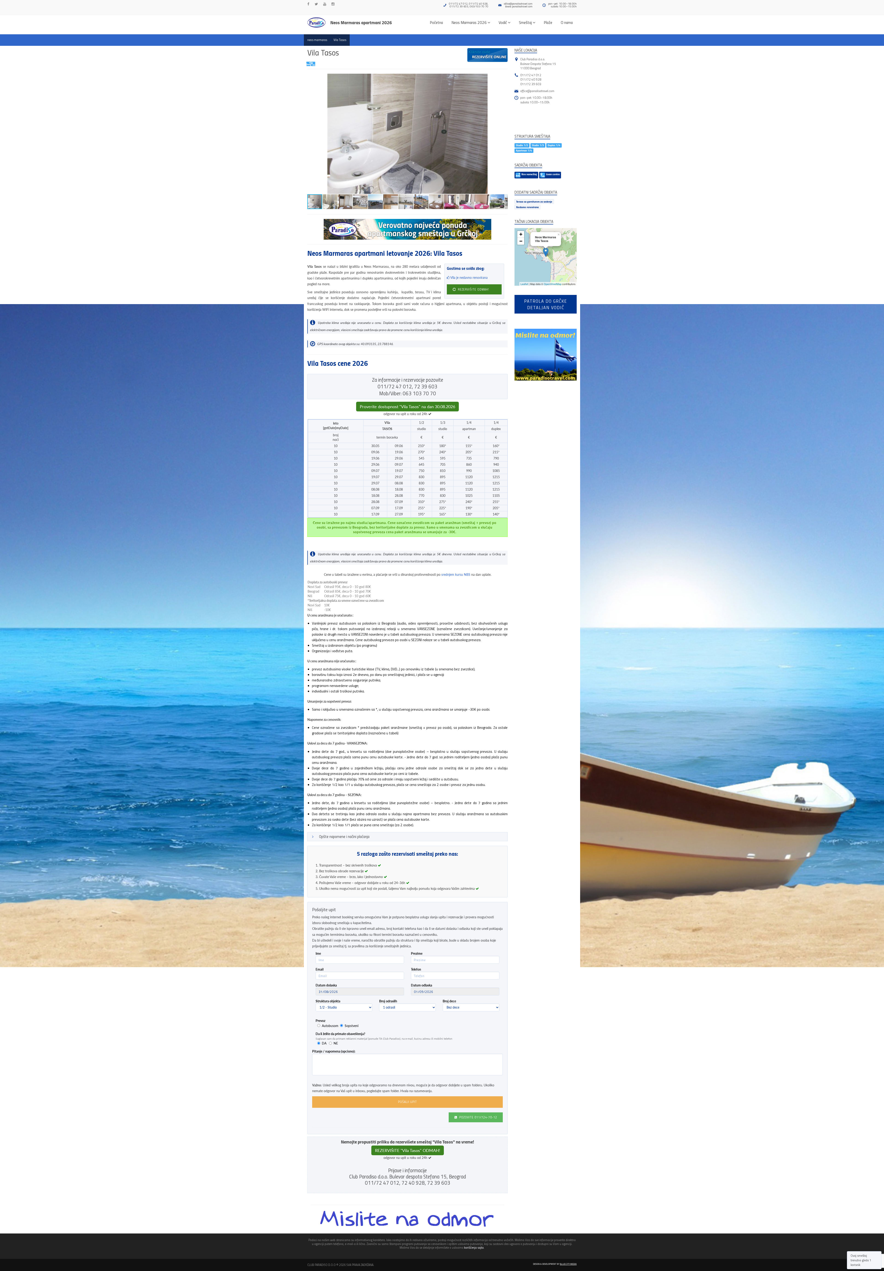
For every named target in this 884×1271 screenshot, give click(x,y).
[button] (503, 77)
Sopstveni (351, 1026)
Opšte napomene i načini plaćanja (344, 836)
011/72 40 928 (530, 79)
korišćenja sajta (474, 1247)
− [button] (520, 241)
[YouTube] (324, 4)
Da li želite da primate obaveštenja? (340, 1034)
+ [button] (520, 234)
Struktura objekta (328, 1001)
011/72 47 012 (530, 75)
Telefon (416, 969)
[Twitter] (316, 4)
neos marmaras (317, 40)
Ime (318, 953)
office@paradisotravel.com (518, 4)
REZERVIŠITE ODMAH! (473, 289)
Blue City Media (568, 1263)
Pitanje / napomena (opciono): (333, 1051)
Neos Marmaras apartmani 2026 (361, 22)
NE (336, 1043)
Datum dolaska (326, 985)
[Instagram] (333, 4)
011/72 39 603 (530, 84)
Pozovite (477, 1117)
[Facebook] (308, 4)
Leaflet (524, 284)
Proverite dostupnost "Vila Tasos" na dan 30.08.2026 (407, 406)
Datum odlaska (421, 985)
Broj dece (449, 1001)
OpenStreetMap (552, 284)
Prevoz (320, 1021)
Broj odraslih (388, 1001)
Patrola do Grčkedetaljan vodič (545, 304)
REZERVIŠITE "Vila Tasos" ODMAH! (407, 1150)
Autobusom (330, 1026)
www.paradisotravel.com (518, 6)
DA (324, 1043)
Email (319, 969)
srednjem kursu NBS (455, 574)
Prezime (416, 953)
